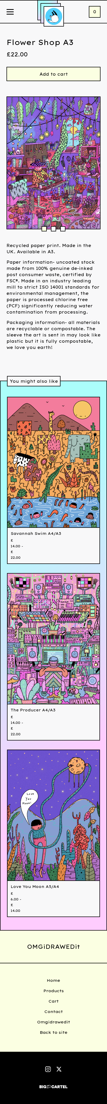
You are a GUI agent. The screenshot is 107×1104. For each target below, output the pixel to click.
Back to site (54, 1032)
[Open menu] (10, 12)
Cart (54, 1001)
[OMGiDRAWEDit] (54, 16)
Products (53, 990)
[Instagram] (48, 1069)
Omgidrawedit (53, 1021)
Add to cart (53, 74)
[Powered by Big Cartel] (53, 1084)
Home (53, 980)
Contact (53, 1011)
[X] (59, 1069)
